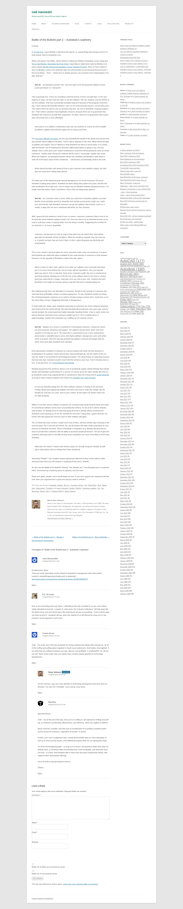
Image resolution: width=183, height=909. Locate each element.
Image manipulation (128, 289)
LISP (135, 291)
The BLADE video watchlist (130, 168)
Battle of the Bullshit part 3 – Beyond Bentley (91, 537)
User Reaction (127, 311)
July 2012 (123, 456)
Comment (36, 795)
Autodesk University (129, 272)
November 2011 (125, 480)
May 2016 (123, 432)
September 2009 (126, 537)
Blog (77, 24)
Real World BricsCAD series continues (134, 177)
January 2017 (125, 408)
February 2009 (125, 558)
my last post (38, 52)
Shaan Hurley (125, 304)
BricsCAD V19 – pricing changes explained (135, 216)
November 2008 (125, 567)
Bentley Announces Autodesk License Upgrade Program (65, 67)
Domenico (123, 111)
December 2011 (125, 477)
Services (35, 29)
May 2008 (123, 585)
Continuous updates (89, 488)
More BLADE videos (127, 174)
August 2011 (124, 489)
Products (129, 24)
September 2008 (126, 573)
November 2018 (125, 346)
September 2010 (126, 507)
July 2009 (123, 543)
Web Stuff (138, 313)
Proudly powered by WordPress (42, 898)
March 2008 (124, 591)
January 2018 (125, 376)
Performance (126, 297)
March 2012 (124, 468)
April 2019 (123, 331)
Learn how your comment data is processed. (80, 884)
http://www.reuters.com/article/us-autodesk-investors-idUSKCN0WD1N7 (60, 579)
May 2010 (123, 519)
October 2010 (125, 504)
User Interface (140, 309)
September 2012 (126, 450)
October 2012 (125, 447)
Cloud (125, 280)
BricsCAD (129, 274)
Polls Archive (113, 24)
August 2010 (124, 510)
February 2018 (125, 373)
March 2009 (124, 555)
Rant (99, 485)
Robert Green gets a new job (130, 171)
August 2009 (124, 540)
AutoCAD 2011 (126, 266)
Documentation (126, 285)
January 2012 (125, 474)
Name (35, 823)
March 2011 (124, 501)
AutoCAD (132, 261)
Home (34, 24)
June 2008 (124, 582)
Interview (144, 289)
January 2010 (125, 531)
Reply (34, 585)
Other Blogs (92, 485)
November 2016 (125, 414)
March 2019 (124, 334)
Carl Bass (140, 279)
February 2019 (125, 337)
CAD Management (128, 279)
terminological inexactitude (63, 363)
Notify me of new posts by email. (44, 874)
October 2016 (125, 417)
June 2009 (124, 546)
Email (34, 832)
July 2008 (123, 579)
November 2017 (125, 382)
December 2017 (125, 379)
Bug (138, 276)
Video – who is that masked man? (132, 195)
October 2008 (125, 570)
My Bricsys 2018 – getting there (131, 222)
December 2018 (125, 343)
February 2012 (125, 471)
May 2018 (123, 364)
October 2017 (125, 384)
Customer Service (76, 485)
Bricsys (66, 485)
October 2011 (125, 483)
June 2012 (124, 459)
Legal (99, 24)
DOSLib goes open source (129, 207)
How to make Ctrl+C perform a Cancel (134, 61)
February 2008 (125, 594)
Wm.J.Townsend (126, 123)
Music (138, 293)
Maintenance (127, 293)
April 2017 (123, 399)
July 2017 (123, 390)
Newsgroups (126, 295)
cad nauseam (42, 12)
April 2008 (123, 588)
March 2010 (124, 525)
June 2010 (124, 516)
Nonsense (35, 491)
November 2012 (125, 444)
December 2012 (125, 441)
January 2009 (125, 561)
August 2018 (124, 355)
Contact (88, 24)
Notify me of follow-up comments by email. (48, 867)
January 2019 (125, 340)
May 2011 (123, 495)
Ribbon (137, 302)
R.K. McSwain (48, 594)
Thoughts (49, 488)
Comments (137, 281)
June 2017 (124, 393)
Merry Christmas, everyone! (130, 183)
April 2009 (123, 552)
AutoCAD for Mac (142, 266)
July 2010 (123, 513)
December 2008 (125, 564)
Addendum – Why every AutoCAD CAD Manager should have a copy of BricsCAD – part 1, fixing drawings (135, 189)
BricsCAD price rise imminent (130, 219)
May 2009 (123, 549)
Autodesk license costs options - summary (135, 69)
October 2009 (125, 534)
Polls (125, 299)
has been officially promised (47, 139)
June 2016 (124, 429)
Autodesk (53, 485)
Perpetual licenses (141, 297)
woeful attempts (103, 375)
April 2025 (123, 328)
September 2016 (126, 420)
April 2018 (123, 367)
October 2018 (125, 349)
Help (144, 287)
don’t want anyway (87, 378)
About (43, 24)
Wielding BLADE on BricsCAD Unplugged (135, 198)
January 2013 (125, 438)
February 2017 (125, 405)
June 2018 (124, 361)
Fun (136, 287)
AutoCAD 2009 (132, 264)
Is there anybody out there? (140, 108)
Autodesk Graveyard (61, 24)
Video (139, 311)
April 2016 (123, 435)
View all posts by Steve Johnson (60, 518)
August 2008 (124, 576)
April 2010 (123, 522)
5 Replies (35, 46)
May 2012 (123, 462)
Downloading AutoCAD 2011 (130, 58)
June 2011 (123, 492)
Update (125, 309)
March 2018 (124, 370)
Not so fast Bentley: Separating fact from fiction (50, 64)
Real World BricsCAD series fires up (133, 180)
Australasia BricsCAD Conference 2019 (134, 165)
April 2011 (123, 498)
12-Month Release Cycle (129, 258)
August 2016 (124, 423)
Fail (85, 485)
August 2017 (124, 387)
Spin (33, 488)
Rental (104, 485)
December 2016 (125, 411)
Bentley (60, 485)
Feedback (126, 287)
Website (35, 842)
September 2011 (126, 486)
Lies (102, 488)
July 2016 (123, 426)
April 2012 (123, 465)
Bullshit (78, 488)
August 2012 (124, 453)
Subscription (40, 488)
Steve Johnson (70, 491)
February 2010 (125, 528)
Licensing (125, 292)
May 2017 (123, 396)
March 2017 (124, 402)
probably (76, 378)
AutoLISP (144, 272)
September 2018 (126, 352)
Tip (145, 306)
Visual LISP (126, 314)
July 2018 (123, 358)
